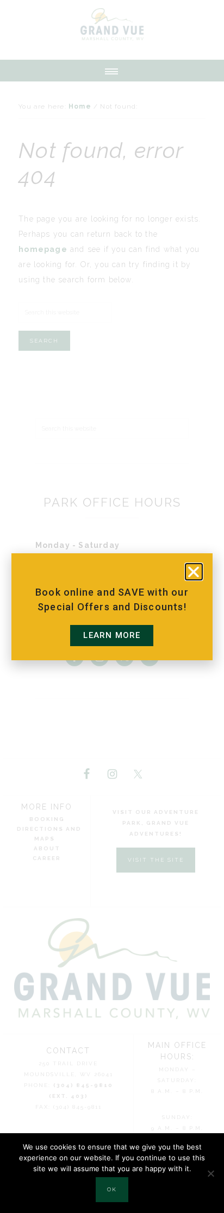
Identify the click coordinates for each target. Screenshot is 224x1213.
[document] (112, 606)
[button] (194, 571)
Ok (112, 1189)
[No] (210, 1173)
